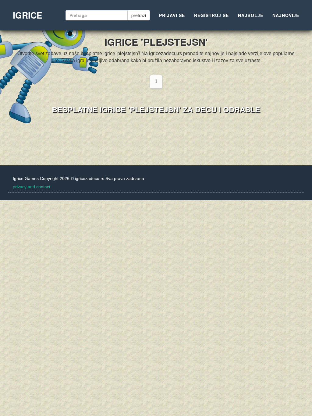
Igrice (27, 15)
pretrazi (138, 15)
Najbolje (250, 15)
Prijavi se (172, 15)
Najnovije (285, 15)
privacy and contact (31, 186)
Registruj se (211, 15)
